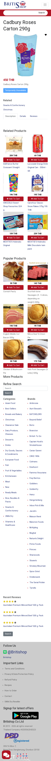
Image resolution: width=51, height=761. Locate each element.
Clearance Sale (11, 425)
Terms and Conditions (14, 669)
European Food (12, 460)
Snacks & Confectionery (14, 105)
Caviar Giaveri (35, 450)
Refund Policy (11, 680)
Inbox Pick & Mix (37, 505)
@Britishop (17, 652)
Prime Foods (35, 544)
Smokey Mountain (38, 566)
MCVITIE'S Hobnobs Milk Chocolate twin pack (37, 245)
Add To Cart (14, 160)
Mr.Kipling (34, 527)
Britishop (7, 657)
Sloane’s (33, 560)
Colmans (33, 462)
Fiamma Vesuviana (38, 473)
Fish (7, 465)
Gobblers (34, 483)
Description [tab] (10, 116)
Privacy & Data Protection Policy (19, 674)
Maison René (35, 516)
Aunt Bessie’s (35, 409)
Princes (33, 549)
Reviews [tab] (33, 116)
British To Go (35, 436)
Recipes (8, 685)
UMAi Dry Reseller (12, 702)
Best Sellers (10, 409)
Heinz (32, 494)
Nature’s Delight (37, 538)
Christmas (8, 110)
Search (41, 13)
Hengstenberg (36, 500)
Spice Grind (35, 571)
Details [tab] (23, 116)
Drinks (8, 445)
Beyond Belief (36, 420)
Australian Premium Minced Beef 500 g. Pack (23, 605)
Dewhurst (34, 467)
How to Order (11, 690)
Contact (8, 696)
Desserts (9, 440)
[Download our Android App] (25, 715)
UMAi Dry (9, 516)
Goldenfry (34, 489)
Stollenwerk (35, 577)
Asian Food (10, 403)
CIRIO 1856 (34, 456)
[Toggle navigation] (45, 4)
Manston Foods (37, 522)
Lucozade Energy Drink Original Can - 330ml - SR (38, 167)
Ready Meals (11, 492)
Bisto (32, 425)
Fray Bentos (35, 478)
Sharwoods (35, 555)
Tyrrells (33, 588)
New (7, 487)
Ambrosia (34, 403)
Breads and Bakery (13, 414)
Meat (7, 482)
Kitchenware (10, 476)
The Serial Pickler (37, 582)
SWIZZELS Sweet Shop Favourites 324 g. (12, 206)
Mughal (33, 533)
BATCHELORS (36, 414)
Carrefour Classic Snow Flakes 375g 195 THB (37, 206)
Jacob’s (33, 511)
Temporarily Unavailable (15, 90)
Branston (34, 430)
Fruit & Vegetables (13, 471)
